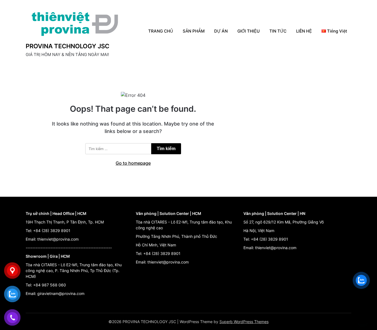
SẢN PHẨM (194, 31)
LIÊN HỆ (304, 31)
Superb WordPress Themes (244, 321)
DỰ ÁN (221, 31)
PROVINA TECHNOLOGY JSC (67, 46)
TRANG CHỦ (160, 31)
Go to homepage (133, 163)
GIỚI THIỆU (248, 31)
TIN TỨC (277, 31)
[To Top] (363, 318)
